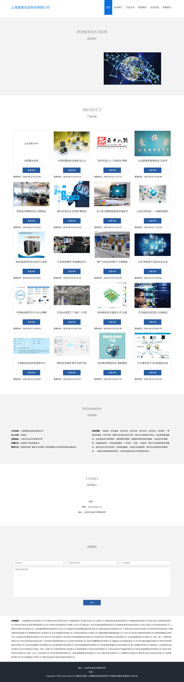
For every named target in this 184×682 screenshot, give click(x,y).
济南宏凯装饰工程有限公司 (65, 649)
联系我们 (142, 7)
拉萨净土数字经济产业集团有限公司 (67, 621)
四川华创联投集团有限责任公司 (104, 625)
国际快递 (46, 657)
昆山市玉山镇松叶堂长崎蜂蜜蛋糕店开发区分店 (79, 629)
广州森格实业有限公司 (128, 653)
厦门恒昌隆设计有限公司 (31, 657)
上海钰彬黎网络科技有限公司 (83, 653)
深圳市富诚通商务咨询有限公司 (148, 649)
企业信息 (154, 7)
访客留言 (166, 7)
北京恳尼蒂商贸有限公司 (60, 653)
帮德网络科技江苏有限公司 (40, 633)
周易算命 (154, 645)
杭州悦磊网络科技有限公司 (82, 637)
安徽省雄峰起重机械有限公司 (110, 633)
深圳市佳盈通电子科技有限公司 (38, 645)
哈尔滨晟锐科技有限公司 (62, 633)
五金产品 (127, 633)
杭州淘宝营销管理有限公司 (55, 641)
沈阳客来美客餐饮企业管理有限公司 (115, 645)
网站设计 (86, 625)
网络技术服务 (81, 676)
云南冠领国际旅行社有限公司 (140, 637)
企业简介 (118, 7)
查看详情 (31, 170)
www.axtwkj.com (95, 507)
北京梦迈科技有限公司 (76, 641)
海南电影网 (81, 649)
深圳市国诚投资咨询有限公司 (87, 645)
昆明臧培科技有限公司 (138, 621)
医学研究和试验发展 (158, 629)
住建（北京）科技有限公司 (38, 653)
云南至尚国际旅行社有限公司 (85, 633)
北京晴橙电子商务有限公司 (63, 645)
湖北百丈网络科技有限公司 (142, 633)
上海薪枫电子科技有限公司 (32, 621)
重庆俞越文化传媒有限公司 (111, 629)
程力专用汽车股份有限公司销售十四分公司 (64, 625)
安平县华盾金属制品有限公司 (147, 641)
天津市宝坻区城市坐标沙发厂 (31, 641)
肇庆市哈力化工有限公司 (93, 621)
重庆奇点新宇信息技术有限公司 (152, 653)
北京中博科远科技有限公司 (107, 653)
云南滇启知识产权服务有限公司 (121, 649)
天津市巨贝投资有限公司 (97, 649)
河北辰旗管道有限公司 (160, 625)
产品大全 (130, 7)
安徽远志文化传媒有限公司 (123, 641)
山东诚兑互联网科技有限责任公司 (29, 637)
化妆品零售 (99, 637)
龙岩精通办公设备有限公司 (115, 637)
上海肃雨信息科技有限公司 (30, 7)
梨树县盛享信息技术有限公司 (130, 625)
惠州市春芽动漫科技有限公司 (63, 657)
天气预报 (48, 621)
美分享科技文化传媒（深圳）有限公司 (37, 649)
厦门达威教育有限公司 (140, 645)
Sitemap (134, 676)
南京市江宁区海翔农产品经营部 (57, 637)
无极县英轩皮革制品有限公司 (116, 621)
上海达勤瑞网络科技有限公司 (46, 629)
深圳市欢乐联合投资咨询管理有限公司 (30, 625)
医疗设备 (146, 625)
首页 (108, 7)
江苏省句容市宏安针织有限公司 (136, 629)
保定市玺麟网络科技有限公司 (99, 641)
